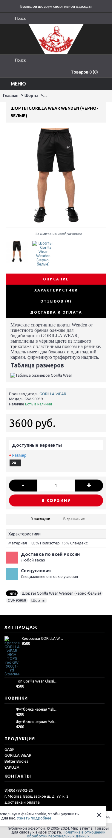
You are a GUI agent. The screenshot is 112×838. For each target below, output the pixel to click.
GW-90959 (17, 600)
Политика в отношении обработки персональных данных (66, 834)
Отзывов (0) (56, 301)
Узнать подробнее (34, 818)
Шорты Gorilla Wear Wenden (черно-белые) (61, 593)
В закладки (40, 519)
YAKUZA (11, 767)
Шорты (38, 600)
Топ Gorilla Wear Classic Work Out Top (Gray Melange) (37, 681)
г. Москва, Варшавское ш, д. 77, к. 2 (36, 796)
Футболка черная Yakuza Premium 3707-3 (37, 709)
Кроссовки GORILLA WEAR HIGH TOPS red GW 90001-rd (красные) (43, 638)
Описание (56, 279)
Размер (19, 455)
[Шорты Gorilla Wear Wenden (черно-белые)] (19, 249)
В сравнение (74, 519)
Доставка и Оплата (56, 312)
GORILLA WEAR (52, 394)
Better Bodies (16, 761)
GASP (9, 749)
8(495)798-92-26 (18, 790)
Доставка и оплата (22, 802)
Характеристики (56, 290)
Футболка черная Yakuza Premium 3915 (37, 722)
